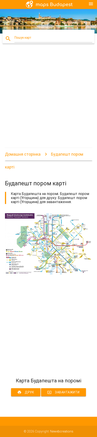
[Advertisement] (48, 99)
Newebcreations (61, 431)
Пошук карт (22, 37)
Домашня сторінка (23, 154)
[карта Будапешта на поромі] (48, 273)
